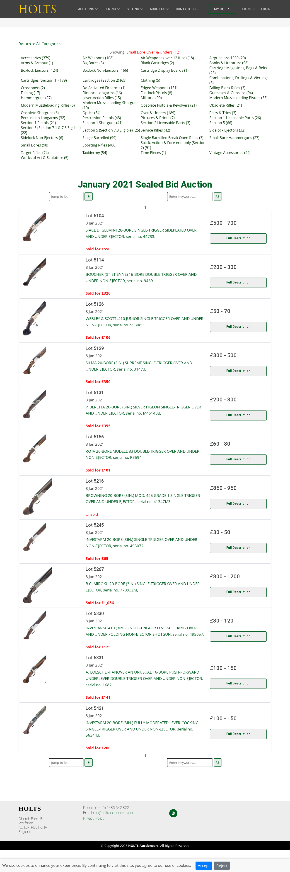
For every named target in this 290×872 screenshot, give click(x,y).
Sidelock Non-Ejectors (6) (42, 137)
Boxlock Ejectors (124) (39, 70)
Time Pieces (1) (153, 152)
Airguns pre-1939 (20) (227, 57)
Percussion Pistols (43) (101, 117)
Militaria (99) (151, 97)
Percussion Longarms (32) (43, 117)
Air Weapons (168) (98, 57)
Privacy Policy (93, 818)
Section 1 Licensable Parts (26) (235, 117)
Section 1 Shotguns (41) (102, 122)
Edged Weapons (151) (159, 87)
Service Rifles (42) (155, 130)
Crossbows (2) (33, 87)
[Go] (89, 196)
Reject (221, 865)
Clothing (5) (150, 80)
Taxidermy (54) (94, 152)
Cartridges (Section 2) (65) (104, 80)
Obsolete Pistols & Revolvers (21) (169, 105)
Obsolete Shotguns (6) (40, 112)
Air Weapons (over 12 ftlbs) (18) (167, 57)
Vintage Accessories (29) (230, 152)
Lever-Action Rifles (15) (101, 97)
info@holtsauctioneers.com (113, 813)
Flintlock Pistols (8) (156, 92)
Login (266, 9)
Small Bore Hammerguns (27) (234, 137)
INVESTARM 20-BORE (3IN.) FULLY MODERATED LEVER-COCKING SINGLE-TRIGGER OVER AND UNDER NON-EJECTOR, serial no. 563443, (142, 729)
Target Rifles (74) (35, 152)
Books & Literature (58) (229, 62)
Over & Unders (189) (158, 112)
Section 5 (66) (220, 122)
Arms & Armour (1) (37, 62)
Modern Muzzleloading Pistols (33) (238, 97)
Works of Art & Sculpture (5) (44, 157)
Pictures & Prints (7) (158, 117)
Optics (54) (91, 112)
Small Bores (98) (34, 145)
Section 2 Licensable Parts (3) (165, 122)
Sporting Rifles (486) (99, 145)
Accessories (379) (35, 57)
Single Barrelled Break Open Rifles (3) (172, 137)
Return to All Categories (39, 43)
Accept (204, 865)
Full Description (238, 238)
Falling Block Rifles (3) (227, 87)
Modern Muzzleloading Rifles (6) (48, 105)
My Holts (222, 9)
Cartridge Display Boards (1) (164, 70)
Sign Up (248, 9)
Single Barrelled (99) (99, 137)
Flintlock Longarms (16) (102, 92)
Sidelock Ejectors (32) (227, 130)
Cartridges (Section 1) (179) (44, 80)
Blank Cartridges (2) (157, 62)
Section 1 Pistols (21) (38, 122)
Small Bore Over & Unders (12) (153, 52)
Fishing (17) (30, 92)
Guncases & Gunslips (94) (231, 92)
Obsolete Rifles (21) (225, 105)
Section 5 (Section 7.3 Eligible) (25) (111, 130)
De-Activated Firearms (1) (104, 87)
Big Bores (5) (93, 62)
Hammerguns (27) (36, 97)
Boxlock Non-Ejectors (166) (105, 70)
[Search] (218, 196)
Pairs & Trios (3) (222, 112)
